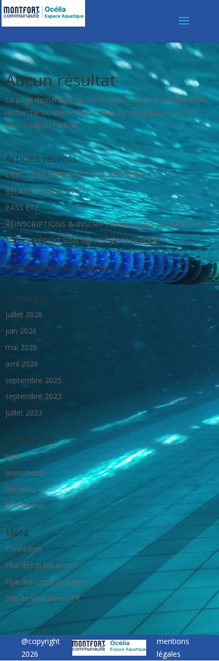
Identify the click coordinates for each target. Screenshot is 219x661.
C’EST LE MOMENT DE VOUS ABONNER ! (76, 175)
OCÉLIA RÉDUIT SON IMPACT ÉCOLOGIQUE (82, 240)
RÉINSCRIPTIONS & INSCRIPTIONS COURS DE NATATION (106, 224)
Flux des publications (41, 565)
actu (12, 456)
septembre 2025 (33, 380)
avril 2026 (21, 364)
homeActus (25, 505)
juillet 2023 (24, 413)
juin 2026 (21, 331)
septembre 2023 (33, 396)
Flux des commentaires (45, 582)
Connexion (23, 549)
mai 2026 (21, 347)
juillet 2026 (24, 314)
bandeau (20, 489)
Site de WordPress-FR (42, 598)
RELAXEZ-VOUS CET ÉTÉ (47, 191)
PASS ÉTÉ (22, 207)
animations (24, 473)
